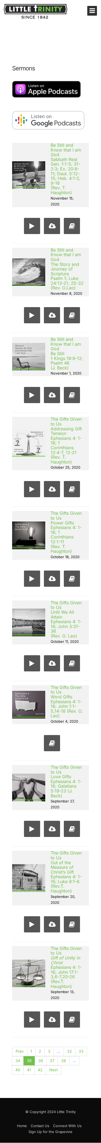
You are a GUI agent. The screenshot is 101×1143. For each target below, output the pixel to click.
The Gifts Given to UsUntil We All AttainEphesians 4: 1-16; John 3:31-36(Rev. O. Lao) (66, 619)
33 (81, 1051)
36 (40, 1060)
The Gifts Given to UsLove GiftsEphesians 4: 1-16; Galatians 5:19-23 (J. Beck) (66, 781)
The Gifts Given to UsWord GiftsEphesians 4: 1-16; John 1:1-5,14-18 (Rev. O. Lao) (67, 702)
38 (63, 1060)
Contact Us (40, 1126)
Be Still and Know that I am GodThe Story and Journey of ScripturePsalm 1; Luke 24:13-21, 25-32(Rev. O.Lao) (67, 269)
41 (29, 1070)
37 (52, 1060)
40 (17, 1070)
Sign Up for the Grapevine (50, 1132)
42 (40, 1070)
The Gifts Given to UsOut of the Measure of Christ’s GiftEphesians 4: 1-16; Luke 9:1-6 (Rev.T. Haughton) (66, 872)
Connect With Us (67, 1126)
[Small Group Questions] (70, 227)
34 (17, 1060)
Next (53, 1070)
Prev (20, 1051)
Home (22, 1126)
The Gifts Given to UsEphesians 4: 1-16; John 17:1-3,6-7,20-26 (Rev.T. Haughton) (66, 967)
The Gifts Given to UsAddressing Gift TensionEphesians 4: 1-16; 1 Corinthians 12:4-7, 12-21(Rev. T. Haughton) (66, 440)
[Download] (50, 227)
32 (69, 1051)
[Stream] (30, 227)
